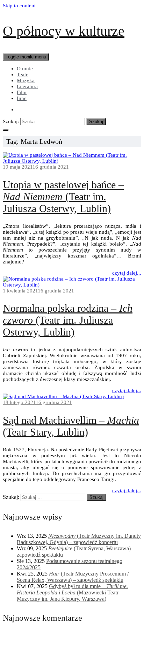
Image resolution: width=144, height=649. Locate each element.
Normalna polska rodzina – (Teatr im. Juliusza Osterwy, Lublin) (67, 320)
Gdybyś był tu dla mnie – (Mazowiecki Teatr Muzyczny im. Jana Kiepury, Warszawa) (72, 592)
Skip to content (19, 5)
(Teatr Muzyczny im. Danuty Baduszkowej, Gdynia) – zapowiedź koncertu (79, 539)
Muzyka (26, 80)
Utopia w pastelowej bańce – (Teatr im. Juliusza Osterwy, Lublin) (63, 196)
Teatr (22, 74)
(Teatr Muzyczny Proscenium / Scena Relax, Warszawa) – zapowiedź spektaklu (73, 577)
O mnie (25, 68)
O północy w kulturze (63, 31)
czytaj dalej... (126, 273)
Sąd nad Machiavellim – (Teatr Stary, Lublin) (71, 426)
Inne (22, 98)
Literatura (27, 86)
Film (22, 92)
